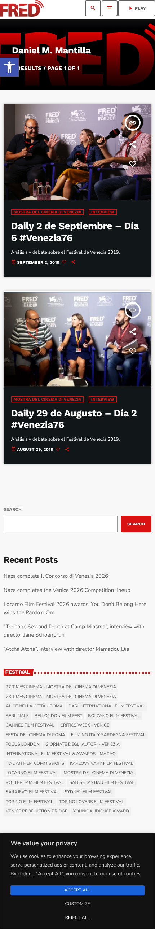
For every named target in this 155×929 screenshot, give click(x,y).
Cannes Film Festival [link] (30, 725)
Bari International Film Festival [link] (106, 706)
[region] (77, 881)
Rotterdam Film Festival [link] (34, 783)
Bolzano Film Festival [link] (114, 716)
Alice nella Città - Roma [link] (34, 706)
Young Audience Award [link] (101, 811)
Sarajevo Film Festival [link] (32, 792)
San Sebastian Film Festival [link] (101, 783)
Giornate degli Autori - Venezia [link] (82, 744)
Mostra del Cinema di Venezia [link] (47, 212)
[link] (9, 67)
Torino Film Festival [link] (29, 802)
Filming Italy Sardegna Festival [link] (108, 735)
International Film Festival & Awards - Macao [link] (61, 754)
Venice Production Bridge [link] (36, 811)
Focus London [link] (23, 744)
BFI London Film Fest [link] (58, 716)
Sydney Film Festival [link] (88, 792)
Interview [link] (102, 212)
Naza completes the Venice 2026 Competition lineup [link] (67, 590)
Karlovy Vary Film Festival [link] (101, 764)
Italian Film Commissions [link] (35, 764)
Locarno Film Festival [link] (32, 773)
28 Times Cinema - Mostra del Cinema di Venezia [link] (61, 697)
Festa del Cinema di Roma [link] (35, 735)
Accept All (77, 890)
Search (13, 509)
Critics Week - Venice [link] (84, 725)
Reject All (77, 918)
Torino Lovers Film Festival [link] (91, 802)
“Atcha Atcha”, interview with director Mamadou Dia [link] (66, 649)
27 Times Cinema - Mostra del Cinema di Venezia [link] (61, 687)
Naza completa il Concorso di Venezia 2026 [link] (56, 576)
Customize (77, 904)
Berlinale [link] (17, 716)
